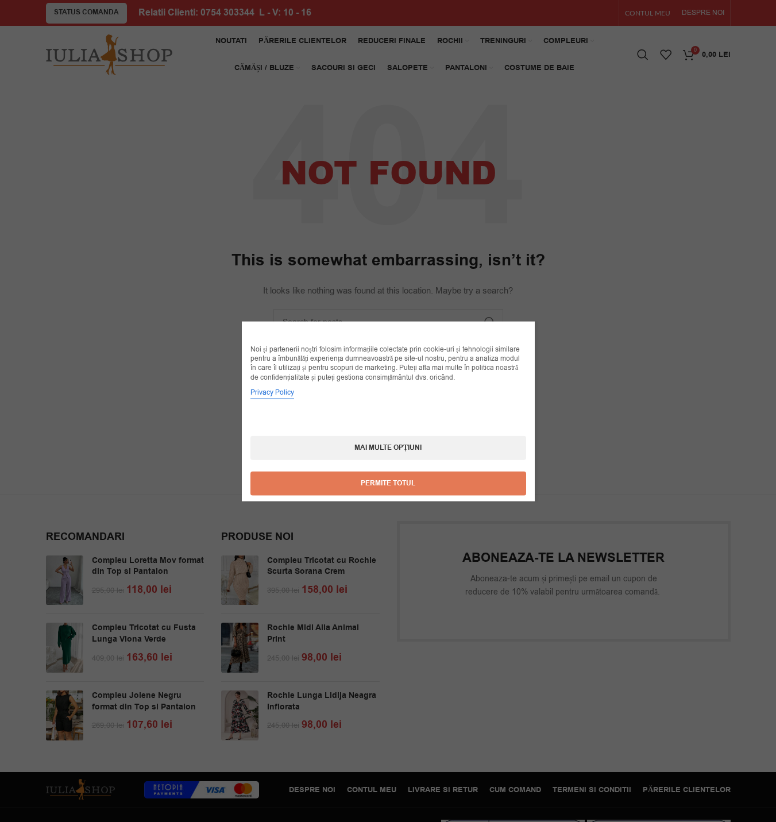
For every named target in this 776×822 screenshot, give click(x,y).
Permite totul (388, 483)
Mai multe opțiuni (388, 447)
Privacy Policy (272, 391)
